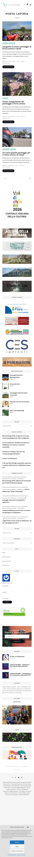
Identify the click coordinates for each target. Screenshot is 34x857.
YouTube (18, 777)
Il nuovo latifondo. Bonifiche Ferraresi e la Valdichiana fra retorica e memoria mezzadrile (15, 445)
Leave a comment (6, 63)
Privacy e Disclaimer (12, 855)
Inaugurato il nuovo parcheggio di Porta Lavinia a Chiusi (16, 48)
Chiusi (5, 43)
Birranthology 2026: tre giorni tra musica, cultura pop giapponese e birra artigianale (15, 437)
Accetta (17, 842)
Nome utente (5, 586)
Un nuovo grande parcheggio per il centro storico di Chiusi (16, 154)
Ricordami (6, 598)
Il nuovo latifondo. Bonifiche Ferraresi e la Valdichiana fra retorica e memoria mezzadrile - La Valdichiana (15, 507)
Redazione (4, 61)
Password (4, 592)
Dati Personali (23, 766)
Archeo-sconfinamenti (9, 458)
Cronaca (12, 43)
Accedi (3, 552)
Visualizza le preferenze (17, 851)
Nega (17, 847)
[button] (28, 827)
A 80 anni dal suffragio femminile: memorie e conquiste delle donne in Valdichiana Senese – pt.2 (17, 465)
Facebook (12, 777)
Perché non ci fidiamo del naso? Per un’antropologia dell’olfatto (13, 453)
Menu (30, 5)
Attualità (6, 149)
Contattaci (17, 769)
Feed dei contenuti (6, 557)
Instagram (15, 777)
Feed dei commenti (6, 561)
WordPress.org (5, 565)
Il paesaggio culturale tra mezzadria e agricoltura (14, 500)
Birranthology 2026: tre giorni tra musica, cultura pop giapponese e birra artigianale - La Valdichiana (14, 478)
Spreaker (22, 777)
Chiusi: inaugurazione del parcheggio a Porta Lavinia (13, 103)
